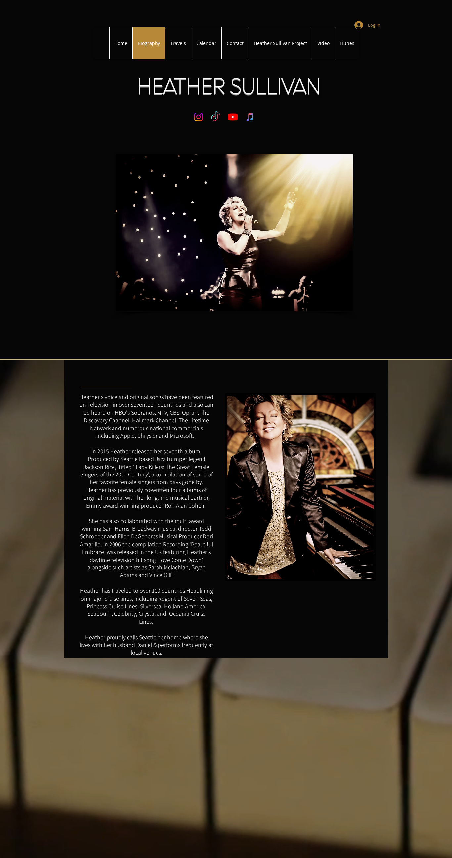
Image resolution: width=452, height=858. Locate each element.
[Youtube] (233, 117)
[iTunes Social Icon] (250, 117)
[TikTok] (215, 117)
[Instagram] (198, 117)
